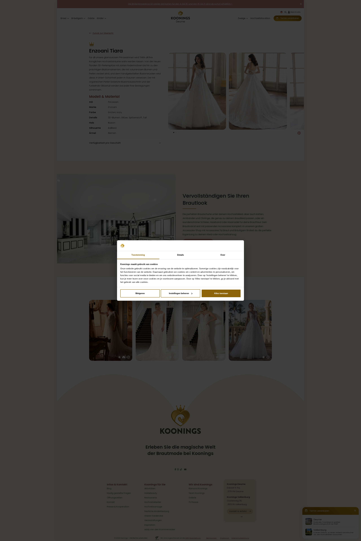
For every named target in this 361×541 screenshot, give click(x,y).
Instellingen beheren (179, 293)
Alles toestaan (221, 293)
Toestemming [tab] (138, 255)
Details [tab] (180, 255)
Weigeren (140, 293)
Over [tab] (222, 255)
